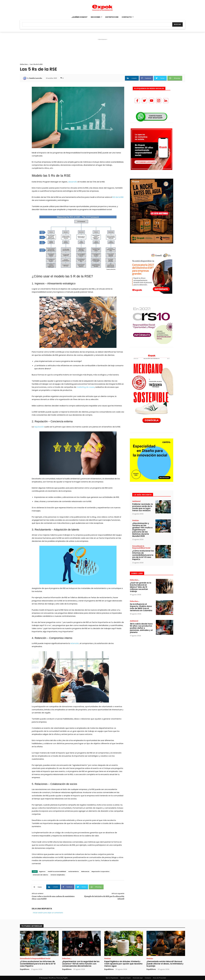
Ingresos (42, 871)
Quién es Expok (125, 978)
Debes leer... (24, 64)
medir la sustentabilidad (57, 871)
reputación (39, 426)
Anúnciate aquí (138, 978)
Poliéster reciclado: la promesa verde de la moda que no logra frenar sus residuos (142, 507)
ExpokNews (24, 969)
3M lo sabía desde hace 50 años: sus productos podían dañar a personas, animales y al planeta (141, 628)
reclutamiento (73, 871)
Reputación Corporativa (100, 871)
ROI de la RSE (117, 197)
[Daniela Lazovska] (25, 78)
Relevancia (85, 871)
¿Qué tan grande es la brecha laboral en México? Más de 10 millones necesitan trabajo (140, 587)
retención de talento (40, 875)
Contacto (148, 978)
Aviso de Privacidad (159, 978)
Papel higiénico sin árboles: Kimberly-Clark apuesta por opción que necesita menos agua (123, 963)
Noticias (135, 520)
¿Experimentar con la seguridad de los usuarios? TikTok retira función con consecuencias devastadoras (80, 963)
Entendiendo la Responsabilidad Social (141, 547)
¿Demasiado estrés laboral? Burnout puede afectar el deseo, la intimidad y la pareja (165, 963)
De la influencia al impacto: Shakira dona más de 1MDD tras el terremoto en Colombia (141, 607)
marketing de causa (85, 387)
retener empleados (58, 875)
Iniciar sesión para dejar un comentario (48, 913)
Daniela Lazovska (35, 78)
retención (74, 643)
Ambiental (136, 501)
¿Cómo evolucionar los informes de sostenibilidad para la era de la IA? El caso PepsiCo (143, 555)
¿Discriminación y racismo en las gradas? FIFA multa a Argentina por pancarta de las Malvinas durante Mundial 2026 (142, 529)
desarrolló (72, 181)
